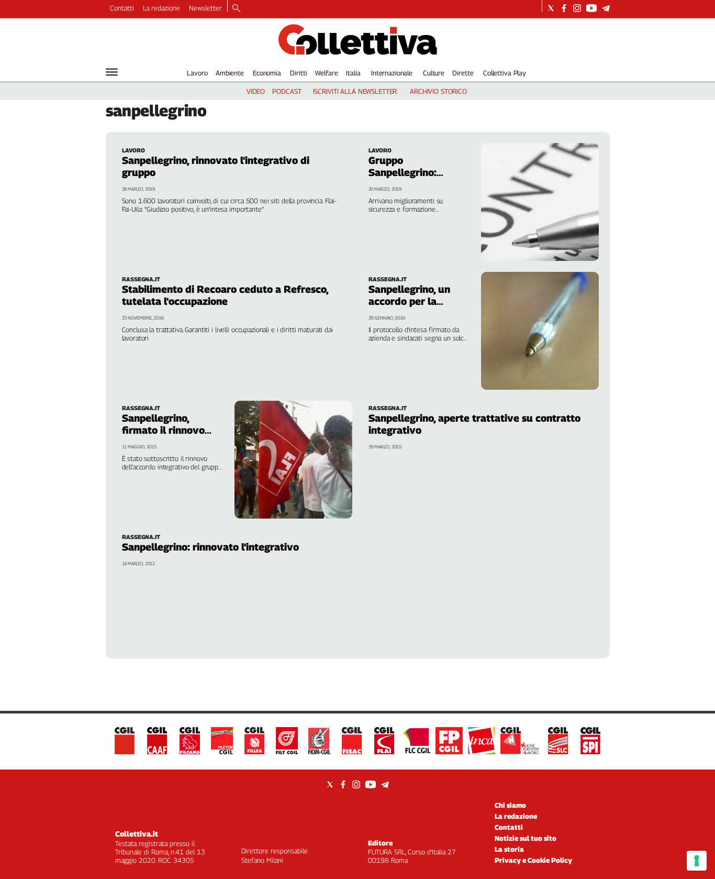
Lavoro (197, 73)
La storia (509, 849)
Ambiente (230, 73)
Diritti (298, 73)
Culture (433, 73)
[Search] (236, 9)
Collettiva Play (504, 73)
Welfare (326, 73)
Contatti (122, 8)
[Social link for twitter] (551, 8)
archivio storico (438, 91)
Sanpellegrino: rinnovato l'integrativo (210, 547)
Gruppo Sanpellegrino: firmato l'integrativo (416, 172)
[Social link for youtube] (591, 8)
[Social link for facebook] (564, 8)
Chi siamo (510, 805)
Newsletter (205, 8)
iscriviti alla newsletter (355, 91)
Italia (353, 73)
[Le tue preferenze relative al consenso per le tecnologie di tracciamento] (697, 861)
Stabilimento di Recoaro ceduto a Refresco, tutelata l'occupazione (225, 295)
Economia (267, 73)
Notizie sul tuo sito (525, 838)
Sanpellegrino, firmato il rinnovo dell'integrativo (163, 430)
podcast (286, 91)
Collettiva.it (136, 833)
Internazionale (391, 73)
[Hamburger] (112, 72)
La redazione (161, 8)
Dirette (462, 73)
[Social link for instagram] (577, 8)
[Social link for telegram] (606, 8)
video (256, 91)
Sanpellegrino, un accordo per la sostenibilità (409, 301)
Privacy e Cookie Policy (533, 860)
